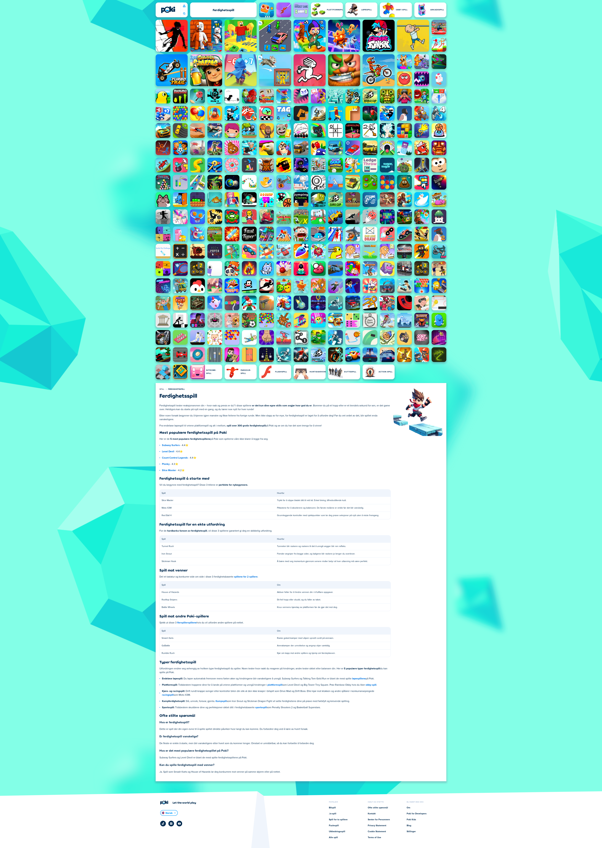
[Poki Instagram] (171, 823)
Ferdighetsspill (176, 389)
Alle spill (333, 837)
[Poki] (168, 9)
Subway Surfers (171, 445)
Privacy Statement (377, 825)
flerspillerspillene (187, 622)
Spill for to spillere (338, 820)
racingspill (168, 695)
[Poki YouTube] (179, 823)
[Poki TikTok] (163, 823)
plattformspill (274, 685)
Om (408, 808)
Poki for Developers (417, 814)
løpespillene (359, 678)
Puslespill (334, 825)
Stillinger (411, 831)
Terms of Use (374, 837)
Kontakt (372, 814)
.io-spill (332, 814)
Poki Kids (411, 820)
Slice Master (169, 470)
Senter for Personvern (379, 820)
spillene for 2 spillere (246, 576)
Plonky (166, 464)
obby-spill (371, 685)
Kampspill (221, 701)
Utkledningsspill (337, 831)
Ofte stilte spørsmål (378, 808)
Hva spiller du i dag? (184, 13)
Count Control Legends (175, 458)
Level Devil (168, 451)
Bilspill (332, 808)
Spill (161, 389)
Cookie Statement (377, 831)
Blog (409, 825)
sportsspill (261, 707)
